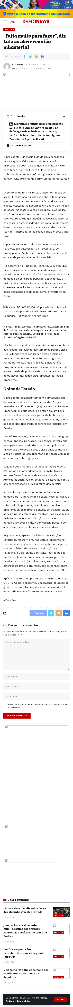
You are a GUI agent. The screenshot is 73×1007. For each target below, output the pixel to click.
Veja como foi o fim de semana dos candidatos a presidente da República (25, 973)
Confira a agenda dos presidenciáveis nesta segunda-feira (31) (24, 953)
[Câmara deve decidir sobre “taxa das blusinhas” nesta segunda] (61, 912)
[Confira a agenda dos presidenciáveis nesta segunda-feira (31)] (61, 953)
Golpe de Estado (20, 145)
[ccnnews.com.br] (36, 22)
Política (9, 29)
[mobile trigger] (6, 22)
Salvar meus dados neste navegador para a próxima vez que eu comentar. (37, 706)
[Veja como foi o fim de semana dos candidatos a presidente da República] (61, 973)
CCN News (17, 64)
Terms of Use (23, 1001)
